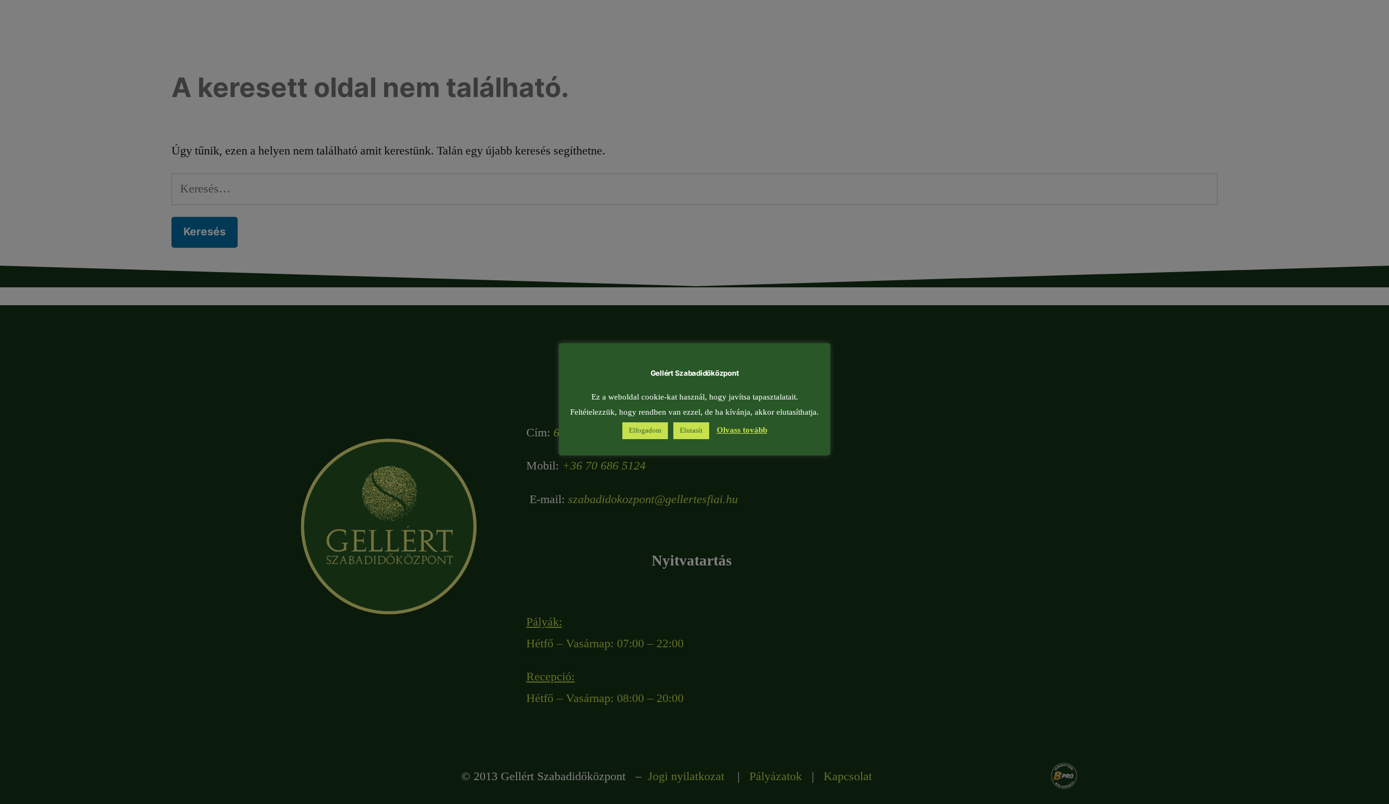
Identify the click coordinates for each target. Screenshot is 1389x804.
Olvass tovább (742, 430)
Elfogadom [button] (645, 430)
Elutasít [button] (691, 430)
